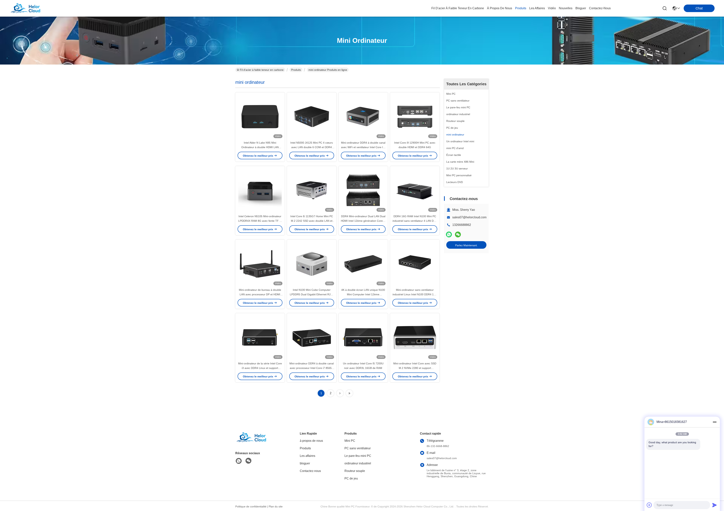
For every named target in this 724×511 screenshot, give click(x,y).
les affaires (537, 8)
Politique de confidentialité (250, 506)
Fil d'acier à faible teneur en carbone (457, 8)
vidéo (552, 8)
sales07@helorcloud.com (469, 217)
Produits (296, 69)
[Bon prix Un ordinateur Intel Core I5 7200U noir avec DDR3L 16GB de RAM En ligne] (363, 337)
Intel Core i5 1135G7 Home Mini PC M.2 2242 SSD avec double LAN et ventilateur (311, 221)
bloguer (580, 8)
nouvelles (565, 8)
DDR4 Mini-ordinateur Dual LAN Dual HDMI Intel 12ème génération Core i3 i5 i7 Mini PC (363, 221)
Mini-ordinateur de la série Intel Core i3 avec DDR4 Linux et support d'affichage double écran (260, 368)
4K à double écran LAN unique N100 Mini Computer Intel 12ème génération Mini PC (363, 294)
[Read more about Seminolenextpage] (340, 393)
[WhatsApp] (449, 234)
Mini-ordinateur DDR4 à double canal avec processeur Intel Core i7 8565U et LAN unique (311, 368)
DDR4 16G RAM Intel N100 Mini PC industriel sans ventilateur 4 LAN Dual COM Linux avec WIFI (415, 221)
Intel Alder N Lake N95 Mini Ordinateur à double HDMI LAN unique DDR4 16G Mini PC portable (260, 147)
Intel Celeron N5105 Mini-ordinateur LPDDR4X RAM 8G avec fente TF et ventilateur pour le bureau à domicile (260, 221)
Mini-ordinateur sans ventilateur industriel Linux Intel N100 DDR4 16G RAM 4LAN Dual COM (415, 294)
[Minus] (714, 422)
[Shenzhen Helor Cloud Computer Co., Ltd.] (30, 8)
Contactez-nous (310, 471)
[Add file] (649, 505)
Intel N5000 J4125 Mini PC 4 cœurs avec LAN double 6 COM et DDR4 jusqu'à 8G (311, 147)
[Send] (715, 505)
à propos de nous (499, 8)
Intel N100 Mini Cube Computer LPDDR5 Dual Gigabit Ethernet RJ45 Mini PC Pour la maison (312, 294)
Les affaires (307, 455)
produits (520, 8)
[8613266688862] (238, 461)
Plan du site (276, 506)
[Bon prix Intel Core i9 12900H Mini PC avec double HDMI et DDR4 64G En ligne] (414, 116)
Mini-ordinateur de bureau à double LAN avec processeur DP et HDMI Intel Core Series (260, 294)
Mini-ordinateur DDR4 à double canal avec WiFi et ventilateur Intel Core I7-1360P (363, 147)
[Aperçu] (256, 442)
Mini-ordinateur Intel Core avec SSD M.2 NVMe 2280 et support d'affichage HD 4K (414, 368)
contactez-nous (600, 8)
